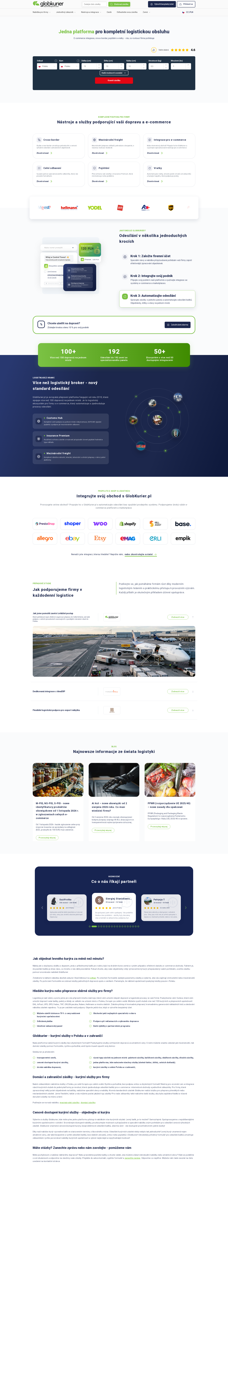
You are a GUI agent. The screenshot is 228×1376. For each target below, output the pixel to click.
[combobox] (47, 66)
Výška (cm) (131, 61)
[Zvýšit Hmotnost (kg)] (166, 64)
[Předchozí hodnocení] (42, 908)
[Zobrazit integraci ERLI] (155, 538)
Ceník (109, 12)
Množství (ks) (177, 61)
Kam (61, 61)
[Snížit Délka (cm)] (99, 67)
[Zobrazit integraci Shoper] (72, 524)
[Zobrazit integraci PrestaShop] (45, 524)
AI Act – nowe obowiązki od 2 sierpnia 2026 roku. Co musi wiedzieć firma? (109, 807)
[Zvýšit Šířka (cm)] (121, 64)
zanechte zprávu (133, 1158)
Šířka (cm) (108, 61)
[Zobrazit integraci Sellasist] (155, 524)
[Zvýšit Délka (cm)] (99, 64)
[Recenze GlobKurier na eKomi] (153, 50)
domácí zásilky (88, 1103)
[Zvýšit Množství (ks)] (188, 64)
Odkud (40, 61)
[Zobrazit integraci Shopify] (128, 524)
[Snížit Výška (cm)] (143, 67)
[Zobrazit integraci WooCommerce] (100, 524)
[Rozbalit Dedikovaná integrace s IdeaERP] (114, 691)
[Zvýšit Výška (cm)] (143, 64)
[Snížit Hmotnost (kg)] (166, 67)
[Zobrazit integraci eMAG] (128, 538)
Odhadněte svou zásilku (127, 12)
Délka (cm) (86, 61)
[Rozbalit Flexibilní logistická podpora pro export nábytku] (114, 710)
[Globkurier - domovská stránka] (48, 4)
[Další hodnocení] (186, 908)
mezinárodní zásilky (69, 1103)
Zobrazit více (67, 914)
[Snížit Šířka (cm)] (121, 67)
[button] (67, 907)
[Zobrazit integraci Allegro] (45, 538)
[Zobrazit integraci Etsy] (100, 538)
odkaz (93, 978)
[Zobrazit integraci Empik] (183, 538)
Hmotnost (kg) (155, 61)
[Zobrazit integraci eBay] (72, 538)
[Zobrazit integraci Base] (183, 524)
